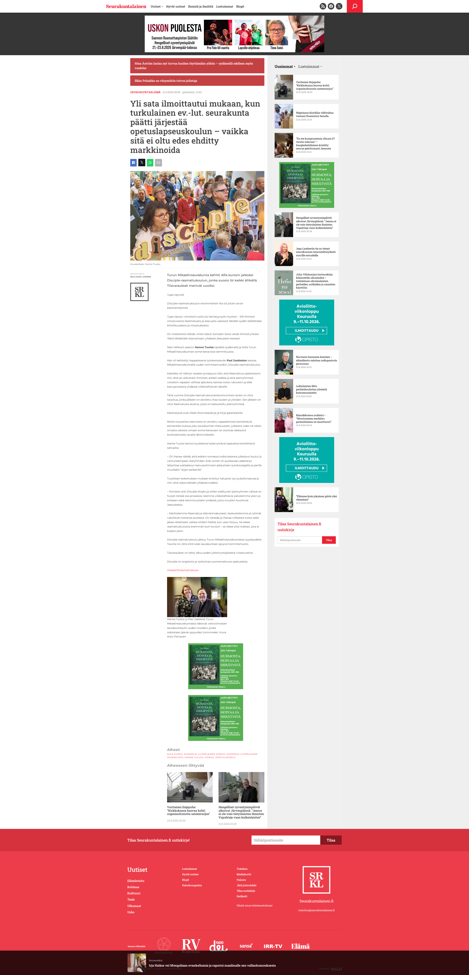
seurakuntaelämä (145, 92)
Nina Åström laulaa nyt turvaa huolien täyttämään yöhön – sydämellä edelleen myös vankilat (194, 65)
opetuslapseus (225, 757)
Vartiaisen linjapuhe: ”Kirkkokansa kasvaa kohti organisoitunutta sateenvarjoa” (188, 810)
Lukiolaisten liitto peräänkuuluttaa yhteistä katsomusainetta (311, 389)
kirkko (209, 757)
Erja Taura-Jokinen (140, 277)
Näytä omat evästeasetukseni (254, 905)
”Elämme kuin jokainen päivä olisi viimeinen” (316, 498)
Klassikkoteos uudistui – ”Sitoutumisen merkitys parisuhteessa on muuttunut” (314, 419)
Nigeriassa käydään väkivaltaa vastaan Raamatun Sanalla (315, 114)
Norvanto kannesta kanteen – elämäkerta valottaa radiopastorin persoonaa (316, 360)
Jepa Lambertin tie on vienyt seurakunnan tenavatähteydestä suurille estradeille (316, 252)
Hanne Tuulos (194, 757)
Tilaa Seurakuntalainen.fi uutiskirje (299, 526)
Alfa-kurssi (175, 754)
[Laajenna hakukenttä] (355, 6)
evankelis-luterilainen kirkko (204, 754)
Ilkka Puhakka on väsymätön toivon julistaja (166, 81)
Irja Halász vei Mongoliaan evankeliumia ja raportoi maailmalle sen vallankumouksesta (212, 965)
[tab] (285, 66)
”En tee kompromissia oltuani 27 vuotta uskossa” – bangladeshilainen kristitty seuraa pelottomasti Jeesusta (315, 143)
